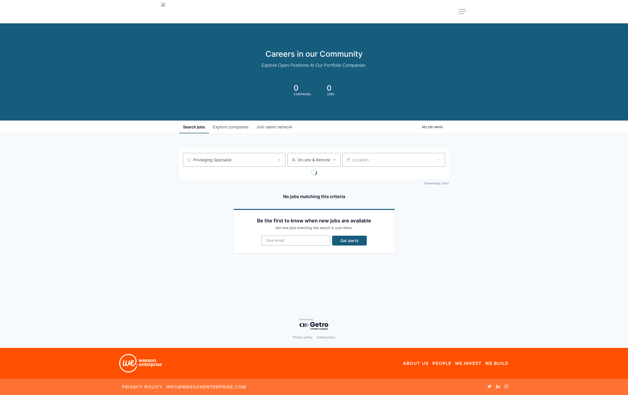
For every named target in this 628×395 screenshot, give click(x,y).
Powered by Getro (436, 183)
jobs (194, 126)
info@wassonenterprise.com (206, 387)
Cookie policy (325, 337)
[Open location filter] (438, 159)
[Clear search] (279, 159)
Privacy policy (303, 337)
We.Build (497, 363)
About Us (416, 363)
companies (231, 126)
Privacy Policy (142, 387)
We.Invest (468, 363)
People (441, 363)
